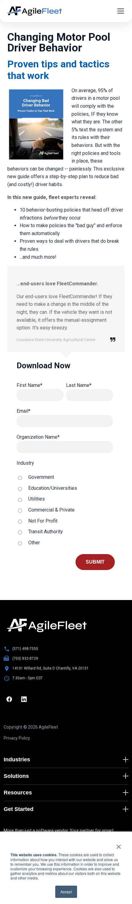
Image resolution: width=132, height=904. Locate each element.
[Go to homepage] (47, 625)
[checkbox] (65, 510)
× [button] (118, 844)
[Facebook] (9, 699)
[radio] (65, 477)
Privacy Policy (17, 738)
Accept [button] (66, 891)
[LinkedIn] (23, 699)
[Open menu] (120, 11)
